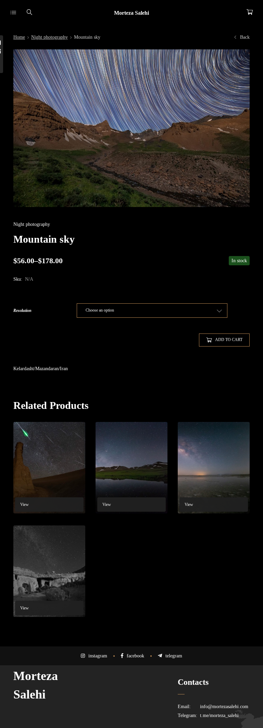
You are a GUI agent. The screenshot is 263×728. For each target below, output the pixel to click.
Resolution (22, 310)
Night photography (49, 37)
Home (19, 37)
